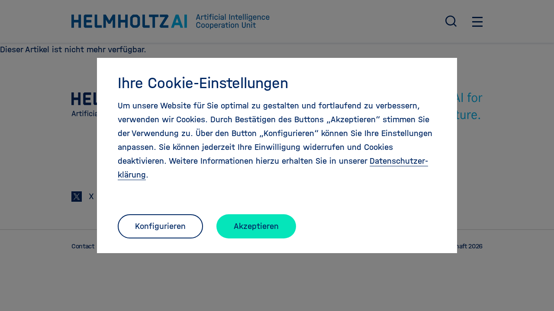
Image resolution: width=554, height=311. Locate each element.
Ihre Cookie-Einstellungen (203, 83)
